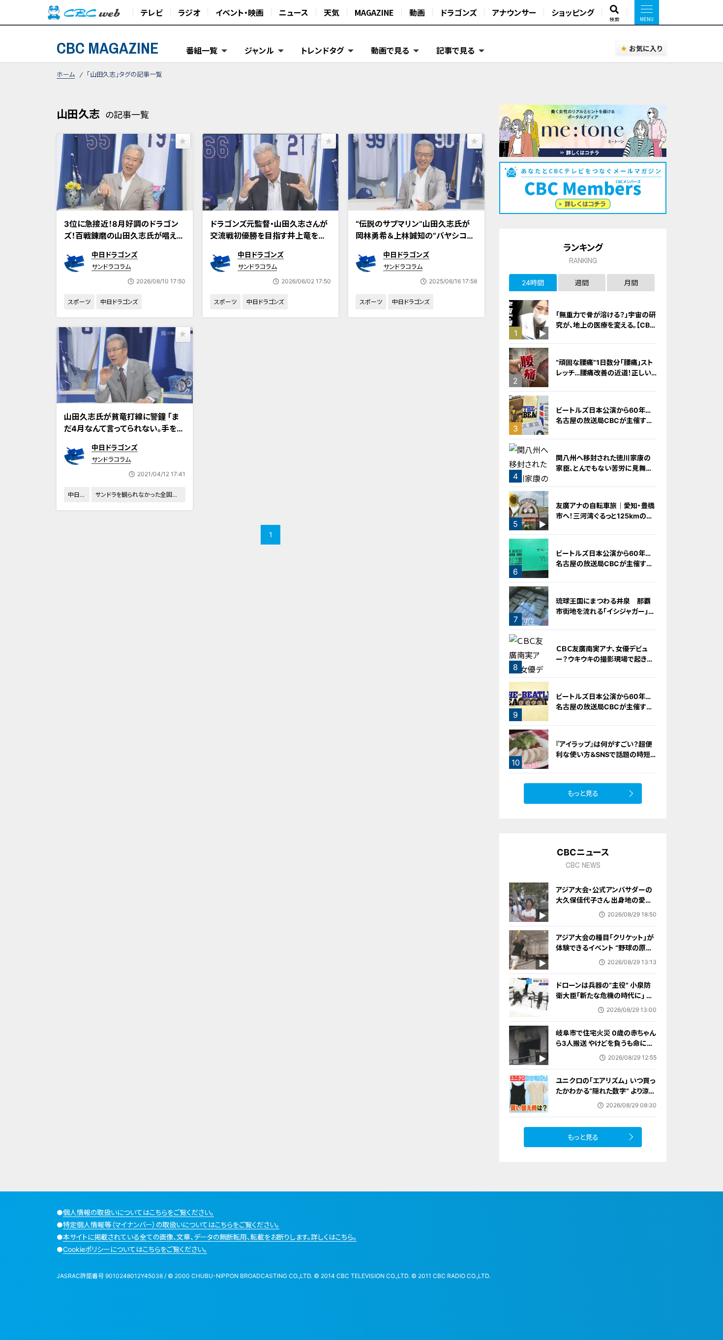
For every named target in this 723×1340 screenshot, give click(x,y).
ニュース (293, 12)
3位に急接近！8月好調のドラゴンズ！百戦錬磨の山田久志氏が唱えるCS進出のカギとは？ (124, 235)
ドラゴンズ (458, 12)
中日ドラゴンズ (114, 254)
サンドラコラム (111, 267)
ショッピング (572, 12)
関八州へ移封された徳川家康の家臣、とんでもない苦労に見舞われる (604, 468)
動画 (417, 12)
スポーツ (79, 301)
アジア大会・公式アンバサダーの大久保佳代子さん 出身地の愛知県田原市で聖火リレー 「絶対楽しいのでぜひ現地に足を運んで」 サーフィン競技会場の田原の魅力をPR (605, 915)
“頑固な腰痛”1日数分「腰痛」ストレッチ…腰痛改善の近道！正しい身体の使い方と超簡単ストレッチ (605, 372)
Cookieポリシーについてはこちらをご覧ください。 (135, 1249)
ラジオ (189, 12)
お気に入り (645, 48)
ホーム (66, 74)
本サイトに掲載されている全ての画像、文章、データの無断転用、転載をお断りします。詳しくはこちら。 (210, 1237)
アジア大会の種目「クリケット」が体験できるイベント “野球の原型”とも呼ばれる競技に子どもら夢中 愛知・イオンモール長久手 (606, 953)
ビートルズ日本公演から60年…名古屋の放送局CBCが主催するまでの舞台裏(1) (604, 420)
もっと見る (583, 793)
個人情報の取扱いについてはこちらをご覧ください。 (138, 1212)
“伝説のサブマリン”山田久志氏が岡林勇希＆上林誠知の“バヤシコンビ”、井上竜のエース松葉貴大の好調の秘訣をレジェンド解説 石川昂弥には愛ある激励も (415, 247)
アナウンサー (514, 12)
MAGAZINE (374, 12)
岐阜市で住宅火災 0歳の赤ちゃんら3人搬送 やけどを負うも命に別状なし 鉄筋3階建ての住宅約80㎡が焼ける (606, 1048)
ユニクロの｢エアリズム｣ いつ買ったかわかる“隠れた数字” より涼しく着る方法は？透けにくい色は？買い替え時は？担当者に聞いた (606, 1096)
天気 (331, 12)
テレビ (152, 12)
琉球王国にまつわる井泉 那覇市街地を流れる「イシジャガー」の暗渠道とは (605, 611)
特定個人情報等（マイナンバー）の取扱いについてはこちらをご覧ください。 (171, 1224)
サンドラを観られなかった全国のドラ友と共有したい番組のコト (136, 497)
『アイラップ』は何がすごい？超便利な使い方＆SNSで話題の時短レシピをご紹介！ (606, 754)
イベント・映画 (239, 12)
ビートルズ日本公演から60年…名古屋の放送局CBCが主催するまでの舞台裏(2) (604, 563)
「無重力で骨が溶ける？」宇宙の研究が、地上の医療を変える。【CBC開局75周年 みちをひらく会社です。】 (606, 330)
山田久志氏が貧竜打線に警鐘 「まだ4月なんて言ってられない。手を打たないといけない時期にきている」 (124, 428)
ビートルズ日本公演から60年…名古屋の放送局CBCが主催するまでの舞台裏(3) (604, 706)
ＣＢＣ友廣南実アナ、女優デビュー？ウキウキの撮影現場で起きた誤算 (604, 658)
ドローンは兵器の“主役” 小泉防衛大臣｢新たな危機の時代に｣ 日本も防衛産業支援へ (604, 995)
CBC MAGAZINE (108, 48)
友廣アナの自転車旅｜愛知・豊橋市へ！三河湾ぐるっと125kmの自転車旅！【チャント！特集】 (605, 515)
